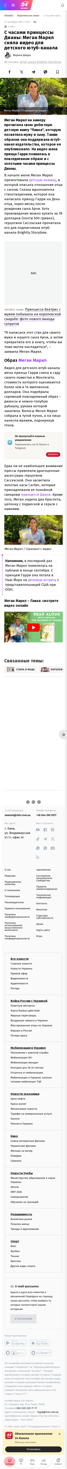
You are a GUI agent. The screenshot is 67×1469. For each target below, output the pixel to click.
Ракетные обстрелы (23, 1005)
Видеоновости (19, 978)
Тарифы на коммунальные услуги (31, 1113)
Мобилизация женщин (24, 1062)
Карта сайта (43, 930)
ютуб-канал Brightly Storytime (40, 62)
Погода (15, 988)
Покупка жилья (20, 1224)
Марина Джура (22, 55)
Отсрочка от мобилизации (27, 1072)
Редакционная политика (13, 883)
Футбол (15, 1251)
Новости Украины (21, 968)
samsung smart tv (41, 1353)
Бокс (13, 1246)
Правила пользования (17, 908)
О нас (8, 870)
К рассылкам (23, 1318)
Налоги (15, 1118)
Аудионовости (19, 983)
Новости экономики (25, 1094)
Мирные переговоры (23, 1015)
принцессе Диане (36, 494)
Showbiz (9, 15)
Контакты (41, 903)
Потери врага (19, 1035)
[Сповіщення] (62, 5)
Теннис (15, 1256)
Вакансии (41, 909)
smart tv (15, 1353)
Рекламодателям (14, 902)
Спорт (15, 1241)
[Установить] (33, 1442)
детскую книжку (42, 180)
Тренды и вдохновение (25, 1229)
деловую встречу (42, 580)
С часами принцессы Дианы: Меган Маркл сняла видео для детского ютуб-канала (53, 15)
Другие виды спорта (23, 1266)
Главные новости (21, 963)
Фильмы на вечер (21, 1150)
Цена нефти (18, 1098)
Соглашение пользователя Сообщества (44, 878)
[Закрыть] (59, 1434)
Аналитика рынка (21, 1218)
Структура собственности (44, 917)
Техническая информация (43, 896)
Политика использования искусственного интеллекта (14, 926)
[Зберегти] (57, 72)
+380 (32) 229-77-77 (26, 1408)
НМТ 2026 (16, 1192)
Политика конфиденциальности (17, 915)
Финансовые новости (24, 1108)
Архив (39, 924)
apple (41, 1343)
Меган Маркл (32, 360)
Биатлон (16, 1261)
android (15, 1343)
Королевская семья (28, 15)
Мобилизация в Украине (28, 1048)
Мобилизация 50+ (21, 1057)
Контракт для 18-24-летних (27, 1067)
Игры (39, 936)
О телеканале (12, 890)
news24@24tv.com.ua (18, 815)
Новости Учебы (22, 1173)
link (37, 829)
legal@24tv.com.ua (47, 1412)
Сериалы (16, 1160)
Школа (15, 1187)
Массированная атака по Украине (31, 1025)
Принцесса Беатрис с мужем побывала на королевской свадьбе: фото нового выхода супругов (32, 316)
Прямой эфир (19, 973)
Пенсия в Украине (22, 1123)
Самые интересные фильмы (28, 1140)
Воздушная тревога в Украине (29, 1020)
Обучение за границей (24, 1201)
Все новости (19, 958)
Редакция (10, 876)
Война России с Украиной (29, 1000)
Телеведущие (12, 896)
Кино (14, 1136)
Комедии (16, 1155)
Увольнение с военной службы (30, 1052)
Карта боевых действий (25, 1010)
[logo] (24, 5)
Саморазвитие (19, 1196)
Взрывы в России (21, 1030)
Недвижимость (21, 1214)
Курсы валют (18, 1103)
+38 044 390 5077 (46, 815)
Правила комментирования (46, 888)
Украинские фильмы (23, 1145)
